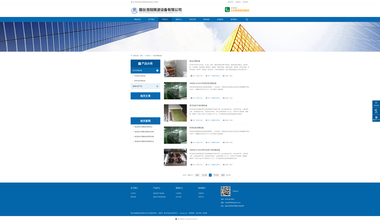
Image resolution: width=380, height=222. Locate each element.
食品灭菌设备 (195, 61)
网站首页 (137, 19)
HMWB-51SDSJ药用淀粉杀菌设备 (203, 83)
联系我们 (245, 2)
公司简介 (133, 193)
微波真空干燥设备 (158, 193)
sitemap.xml (183, 213)
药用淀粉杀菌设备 (197, 128)
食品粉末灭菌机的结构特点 (143, 127)
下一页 (216, 175)
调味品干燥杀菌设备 (159, 197)
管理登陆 (191, 213)
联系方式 (201, 197)
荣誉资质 (206, 19)
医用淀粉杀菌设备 (139, 81)
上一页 (204, 175)
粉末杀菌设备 (137, 70)
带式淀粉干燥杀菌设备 (198, 105)
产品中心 (165, 19)
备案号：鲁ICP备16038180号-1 (168, 213)
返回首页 (230, 2)
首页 (141, 55)
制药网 (205, 213)
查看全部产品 (137, 86)
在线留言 (238, 2)
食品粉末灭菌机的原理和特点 (144, 141)
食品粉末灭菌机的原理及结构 (144, 136)
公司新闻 (178, 193)
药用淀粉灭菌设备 (139, 76)
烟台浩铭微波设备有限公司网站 (148, 2)
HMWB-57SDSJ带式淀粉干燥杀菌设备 (205, 150)
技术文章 (192, 19)
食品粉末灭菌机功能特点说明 (144, 131)
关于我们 (151, 19)
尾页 (223, 175)
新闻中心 (179, 19)
